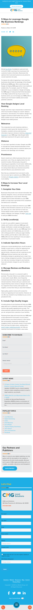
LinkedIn (13, 31)
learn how (28, 213)
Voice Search (8, 428)
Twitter (10, 31)
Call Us (3, 607)
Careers (27, 580)
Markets (12, 580)
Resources (18, 580)
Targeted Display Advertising (12, 426)
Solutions (6, 580)
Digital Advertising (9, 419)
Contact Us (30, 607)
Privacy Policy (16, 582)
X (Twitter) (13, 593)
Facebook (6, 31)
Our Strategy (9, 468)
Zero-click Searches (9, 430)
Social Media (8, 424)
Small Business (8, 423)
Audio (6, 421)
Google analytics (13, 177)
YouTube (19, 593)
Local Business (8, 417)
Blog (23, 580)
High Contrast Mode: (15, 598)
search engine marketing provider (10, 327)
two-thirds (8, 69)
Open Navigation (16, 604)
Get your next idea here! (16, 6)
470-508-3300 (7, 506)
